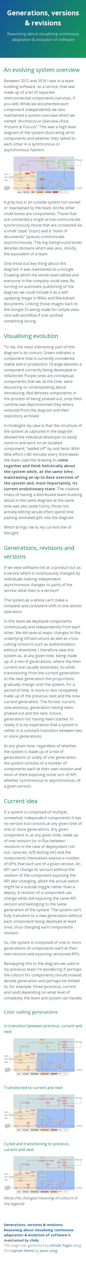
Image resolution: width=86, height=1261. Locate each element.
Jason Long (48, 1250)
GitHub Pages (61, 1245)
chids (34, 1240)
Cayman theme (22, 1250)
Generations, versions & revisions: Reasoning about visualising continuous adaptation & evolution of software (39, 1229)
